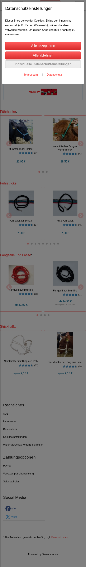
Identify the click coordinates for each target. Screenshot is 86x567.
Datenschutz (54, 74)
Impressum (31, 74)
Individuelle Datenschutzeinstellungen (43, 64)
